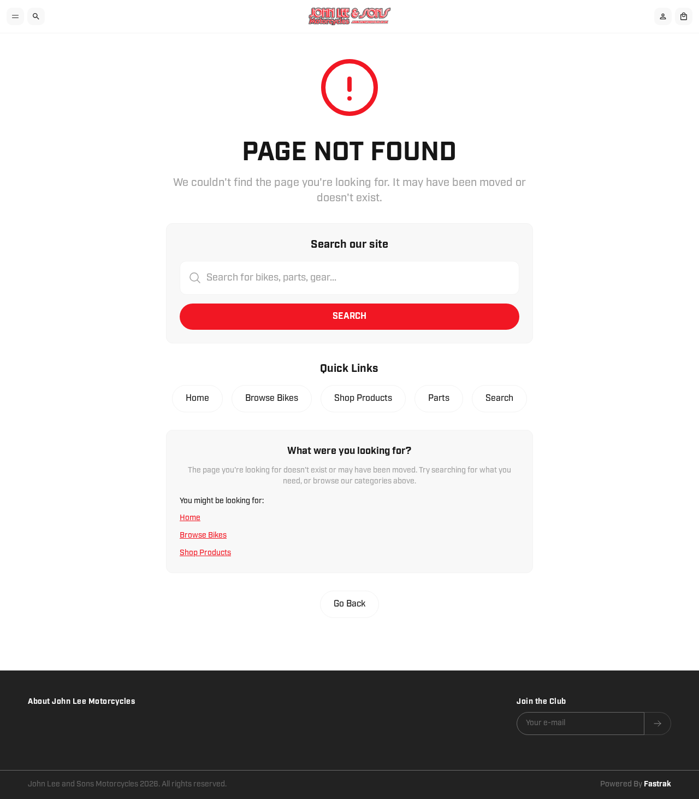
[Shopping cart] (683, 16)
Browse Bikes (271, 398)
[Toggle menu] (15, 16)
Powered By (635, 784)
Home (197, 398)
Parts (438, 398)
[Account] (663, 16)
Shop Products (363, 398)
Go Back (349, 604)
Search (349, 316)
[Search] (36, 16)
